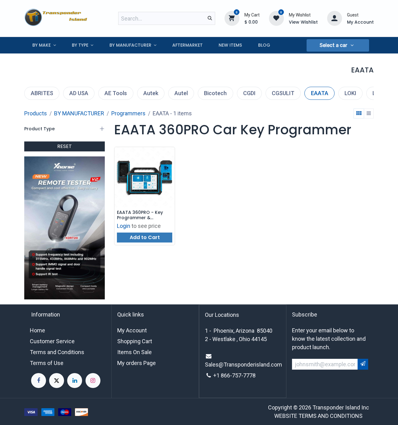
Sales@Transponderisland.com (243, 364)
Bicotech (215, 93)
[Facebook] (38, 380)
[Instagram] (93, 380)
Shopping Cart (134, 341)
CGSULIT (283, 93)
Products (35, 113)
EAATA (319, 93)
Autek (150, 93)
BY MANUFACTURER (79, 113)
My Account (132, 330)
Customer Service (52, 341)
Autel (181, 93)
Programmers (128, 113)
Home (37, 330)
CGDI (249, 93)
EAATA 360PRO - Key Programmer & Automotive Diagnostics (144, 215)
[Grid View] (359, 113)
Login (123, 226)
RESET (64, 146)
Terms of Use (46, 363)
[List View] (369, 113)
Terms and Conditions (57, 352)
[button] (338, 45)
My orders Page (136, 363)
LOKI (350, 93)
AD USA (78, 93)
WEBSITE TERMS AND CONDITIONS (318, 416)
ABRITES (42, 93)
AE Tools (115, 93)
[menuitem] (44, 45)
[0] (231, 18)
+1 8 (218, 375)
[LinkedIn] (74, 380)
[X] (56, 380)
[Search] (210, 18)
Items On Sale (134, 352)
